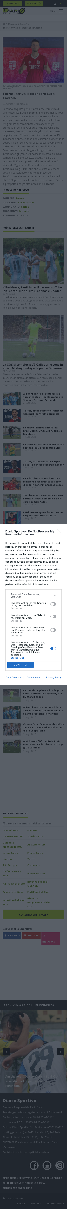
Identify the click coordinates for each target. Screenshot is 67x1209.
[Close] (60, 531)
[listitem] (33, 595)
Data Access (33, 677)
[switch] (53, 604)
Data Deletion (13, 677)
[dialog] (33, 604)
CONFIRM (20, 665)
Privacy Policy (53, 677)
